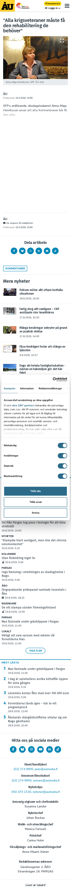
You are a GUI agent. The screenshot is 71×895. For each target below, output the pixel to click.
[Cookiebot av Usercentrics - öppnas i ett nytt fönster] (52, 379)
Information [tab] (27, 388)
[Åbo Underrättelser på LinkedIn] (49, 749)
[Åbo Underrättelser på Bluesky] (22, 749)
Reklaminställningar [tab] (50, 388)
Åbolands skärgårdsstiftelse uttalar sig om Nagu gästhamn (37, 721)
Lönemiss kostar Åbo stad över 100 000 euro (38, 695)
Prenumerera (52, 3)
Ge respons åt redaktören (19, 223)
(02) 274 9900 (23, 769)
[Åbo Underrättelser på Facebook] (13, 749)
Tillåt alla (35, 491)
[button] (53, 8)
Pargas (7, 568)
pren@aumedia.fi (46, 769)
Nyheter (8, 536)
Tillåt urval (36, 502)
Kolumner (9, 554)
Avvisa (35, 512)
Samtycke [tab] (9, 388)
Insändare (9, 603)
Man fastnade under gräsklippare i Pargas (36, 671)
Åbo (4, 585)
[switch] (62, 455)
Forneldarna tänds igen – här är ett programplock (32, 707)
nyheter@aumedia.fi (46, 792)
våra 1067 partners (23, 405)
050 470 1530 (21, 792)
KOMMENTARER (15, 268)
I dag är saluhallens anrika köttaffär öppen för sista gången (38, 683)
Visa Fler (35, 650)
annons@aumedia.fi (46, 780)
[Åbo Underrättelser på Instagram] (31, 749)
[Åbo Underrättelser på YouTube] (40, 749)
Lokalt (6, 631)
